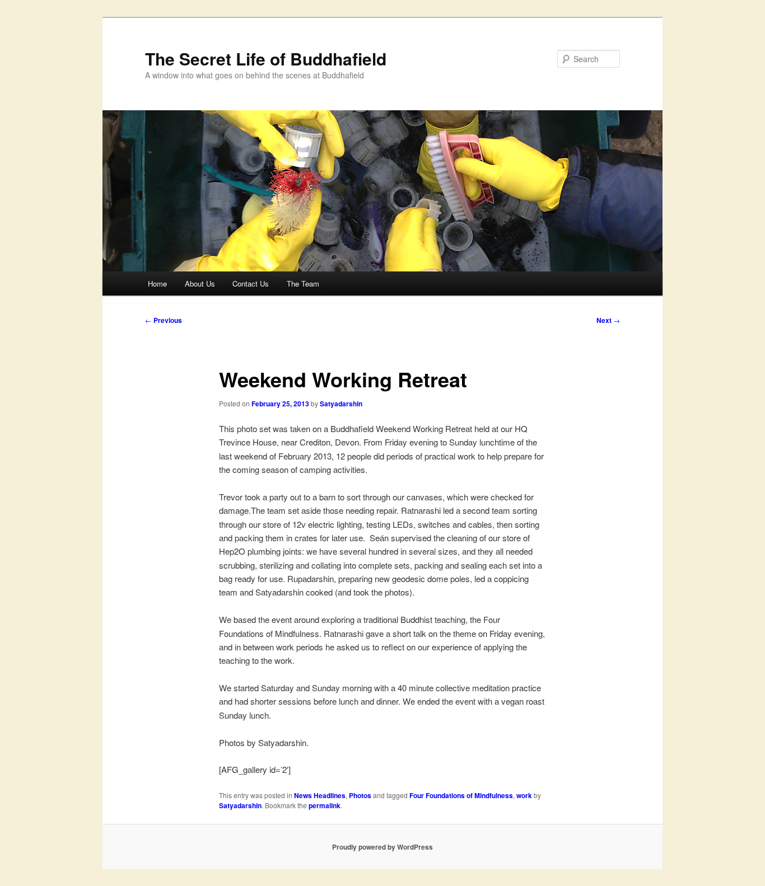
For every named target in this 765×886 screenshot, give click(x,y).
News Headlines (320, 795)
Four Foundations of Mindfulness (461, 795)
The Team (303, 283)
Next (608, 320)
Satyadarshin (341, 404)
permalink (324, 805)
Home (157, 283)
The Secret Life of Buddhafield (265, 58)
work (524, 795)
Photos (360, 795)
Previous (163, 320)
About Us (200, 283)
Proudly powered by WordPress (382, 847)
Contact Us (250, 283)
